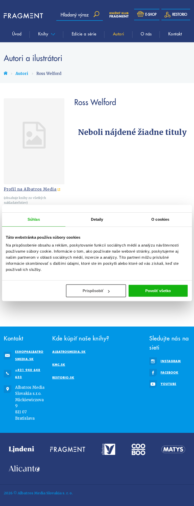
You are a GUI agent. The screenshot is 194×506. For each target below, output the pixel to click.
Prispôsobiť (93, 291)
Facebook (169, 372)
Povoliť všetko (158, 291)
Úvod (17, 33)
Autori (118, 33)
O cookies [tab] (160, 219)
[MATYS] (173, 449)
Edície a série (84, 33)
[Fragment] (67, 449)
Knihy (44, 33)
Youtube (168, 384)
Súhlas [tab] (34, 219)
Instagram (171, 361)
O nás (146, 33)
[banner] (19, 16)
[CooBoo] (138, 449)
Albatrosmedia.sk (69, 352)
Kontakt (175, 33)
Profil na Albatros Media (30, 189)
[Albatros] (108, 449)
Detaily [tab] (97, 219)
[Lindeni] (21, 449)
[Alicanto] (24, 468)
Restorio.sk (63, 377)
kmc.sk (58, 364)
